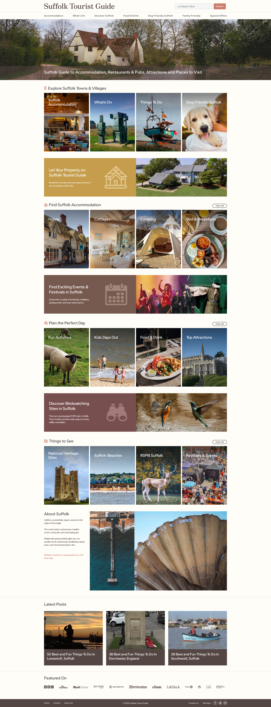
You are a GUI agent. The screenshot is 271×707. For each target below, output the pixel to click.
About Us (68, 703)
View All (220, 205)
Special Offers (218, 15)
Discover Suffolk (104, 15)
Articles (56, 703)
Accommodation (53, 15)
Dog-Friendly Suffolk (160, 15)
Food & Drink (131, 15)
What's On (79, 15)
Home (46, 703)
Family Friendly (192, 15)
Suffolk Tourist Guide (139, 703)
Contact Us (194, 703)
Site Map (207, 703)
